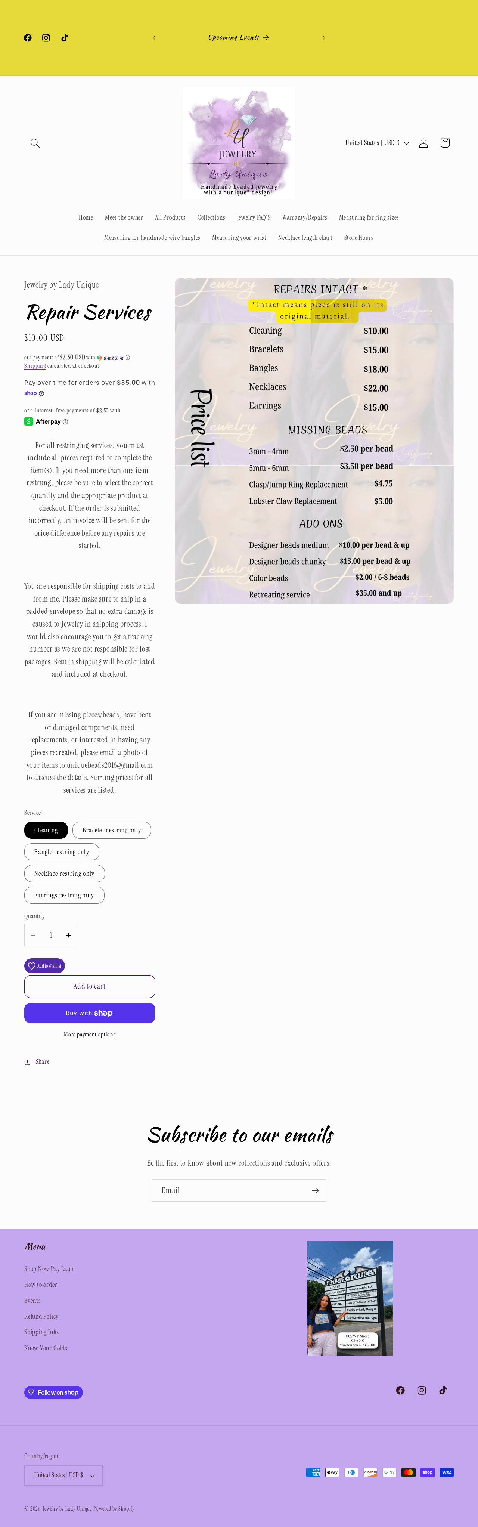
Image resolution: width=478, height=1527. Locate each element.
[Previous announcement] (154, 37)
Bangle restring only (61, 852)
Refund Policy (41, 1315)
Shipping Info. (41, 1331)
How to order (40, 1284)
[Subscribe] (315, 1190)
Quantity (34, 916)
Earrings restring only (64, 895)
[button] (35, 143)
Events (32, 1300)
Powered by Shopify (113, 1508)
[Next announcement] (324, 37)
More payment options (89, 1035)
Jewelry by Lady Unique (67, 1508)
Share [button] (42, 1061)
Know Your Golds (46, 1347)
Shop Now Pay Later (49, 1268)
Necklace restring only (64, 873)
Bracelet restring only (112, 830)
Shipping (35, 366)
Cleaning (46, 830)
